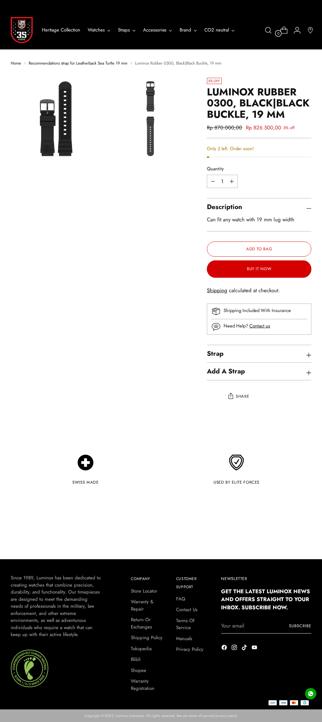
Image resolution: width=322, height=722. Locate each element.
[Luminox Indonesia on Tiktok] (245, 648)
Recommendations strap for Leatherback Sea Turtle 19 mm (78, 63)
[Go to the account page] (294, 30)
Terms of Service (185, 624)
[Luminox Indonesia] (22, 30)
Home (16, 63)
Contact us (259, 325)
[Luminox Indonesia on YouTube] (255, 648)
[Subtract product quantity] (231, 181)
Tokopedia (141, 648)
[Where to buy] (308, 30)
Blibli (136, 659)
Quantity (215, 168)
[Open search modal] (268, 30)
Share (242, 396)
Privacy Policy (189, 649)
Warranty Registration (142, 685)
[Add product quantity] (213, 181)
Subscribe (300, 626)
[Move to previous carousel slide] (291, 537)
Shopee (138, 670)
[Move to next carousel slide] (306, 537)
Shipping (217, 290)
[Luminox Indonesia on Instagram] (235, 648)
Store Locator (144, 591)
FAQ (180, 598)
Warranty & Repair (142, 605)
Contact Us (186, 609)
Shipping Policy (147, 637)
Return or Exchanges (141, 623)
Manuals (184, 638)
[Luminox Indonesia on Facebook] (225, 648)
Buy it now (259, 269)
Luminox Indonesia (129, 715)
